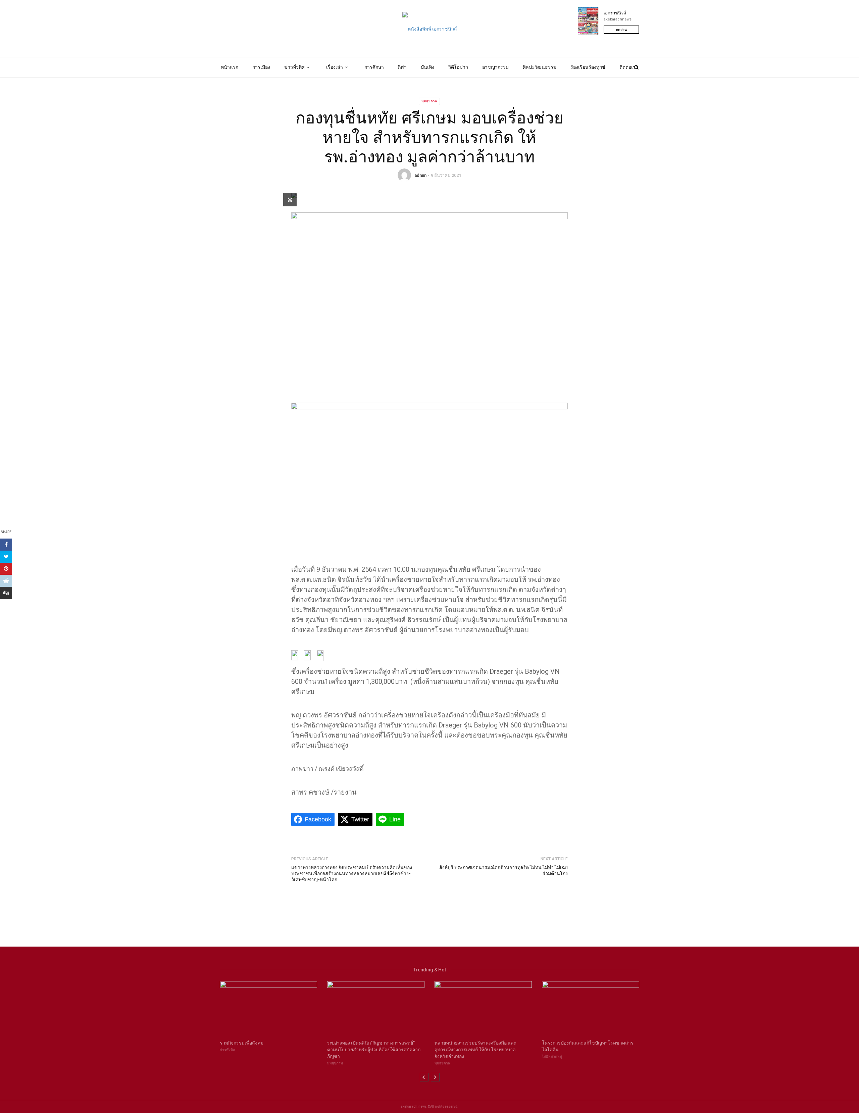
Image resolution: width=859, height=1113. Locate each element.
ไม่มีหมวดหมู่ (552, 1056)
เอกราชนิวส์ (615, 12)
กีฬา (402, 67)
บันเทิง (427, 67)
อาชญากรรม (495, 67)
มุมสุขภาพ (429, 101)
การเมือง (261, 67)
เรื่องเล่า (334, 67)
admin (420, 175)
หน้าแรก (229, 67)
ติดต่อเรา (628, 67)
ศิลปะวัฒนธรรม (539, 67)
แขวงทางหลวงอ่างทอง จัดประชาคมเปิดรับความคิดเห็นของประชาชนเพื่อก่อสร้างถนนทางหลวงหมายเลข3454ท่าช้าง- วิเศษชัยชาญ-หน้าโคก (351, 873)
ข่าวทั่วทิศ (294, 67)
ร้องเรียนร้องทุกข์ (587, 67)
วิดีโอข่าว (458, 67)
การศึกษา (374, 67)
